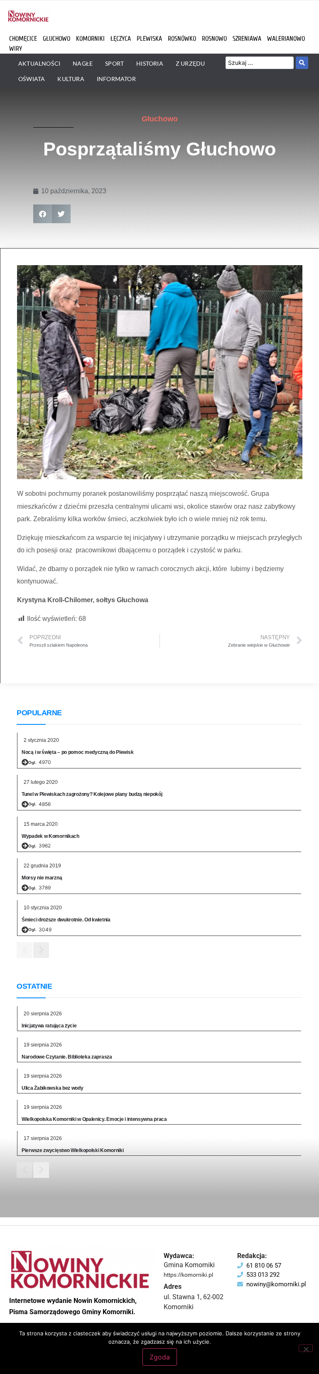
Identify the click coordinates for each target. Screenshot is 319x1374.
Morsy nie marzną (42, 878)
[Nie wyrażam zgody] (306, 1348)
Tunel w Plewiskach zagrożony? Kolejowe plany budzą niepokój (92, 794)
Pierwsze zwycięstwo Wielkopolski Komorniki (72, 1150)
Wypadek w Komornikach (50, 836)
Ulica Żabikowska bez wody (52, 1088)
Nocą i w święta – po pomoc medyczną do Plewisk (77, 752)
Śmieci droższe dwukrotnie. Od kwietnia (66, 920)
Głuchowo (160, 119)
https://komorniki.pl (188, 1274)
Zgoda (160, 1357)
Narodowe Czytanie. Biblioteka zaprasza (67, 1057)
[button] (42, 213)
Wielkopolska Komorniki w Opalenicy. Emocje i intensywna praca (94, 1119)
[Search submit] (302, 63)
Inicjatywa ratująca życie (49, 1026)
